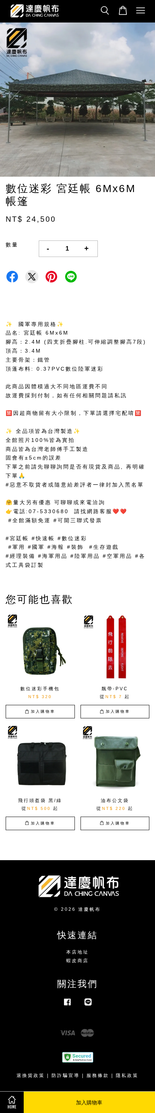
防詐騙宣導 (66, 1075)
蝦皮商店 (77, 960)
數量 (12, 245)
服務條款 (98, 1075)
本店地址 (77, 952)
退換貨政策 (31, 1075)
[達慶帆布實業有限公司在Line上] (88, 1005)
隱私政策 (127, 1075)
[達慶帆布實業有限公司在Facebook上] (67, 1005)
